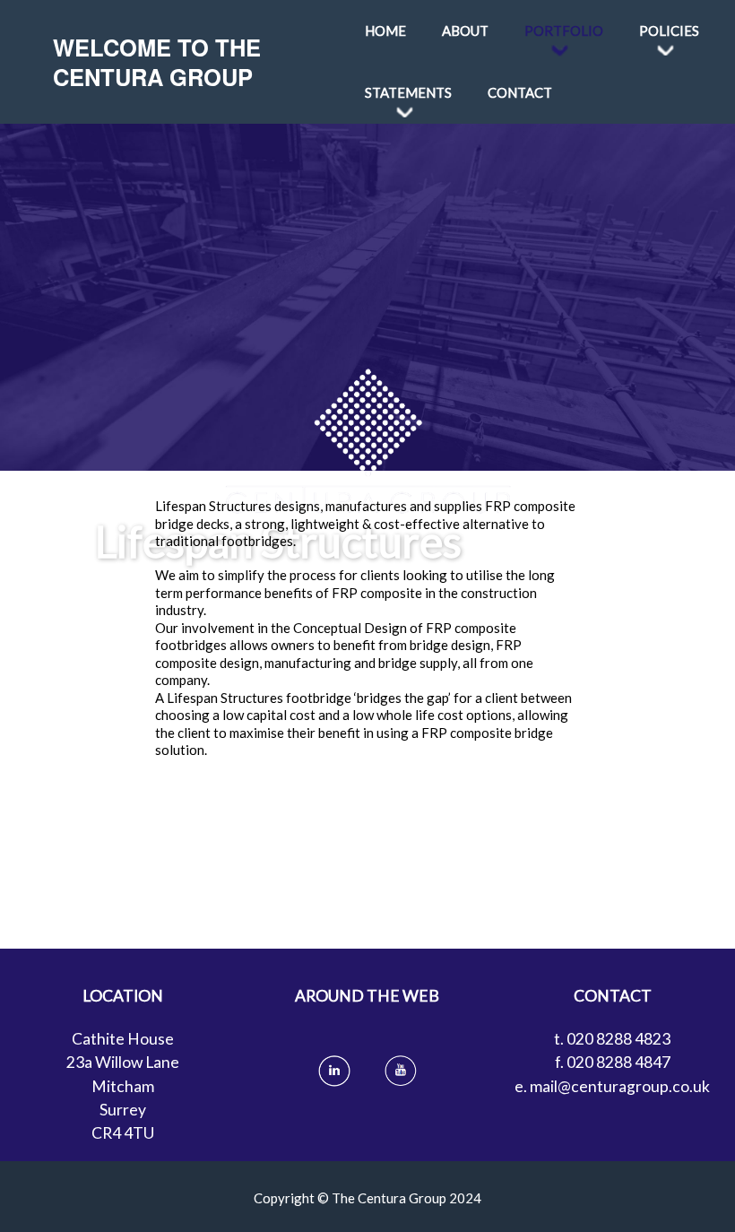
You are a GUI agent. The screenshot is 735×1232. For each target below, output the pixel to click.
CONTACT (520, 92)
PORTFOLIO (563, 30)
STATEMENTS (408, 92)
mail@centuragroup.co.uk (620, 1086)
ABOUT (465, 30)
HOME (385, 30)
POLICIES (669, 30)
